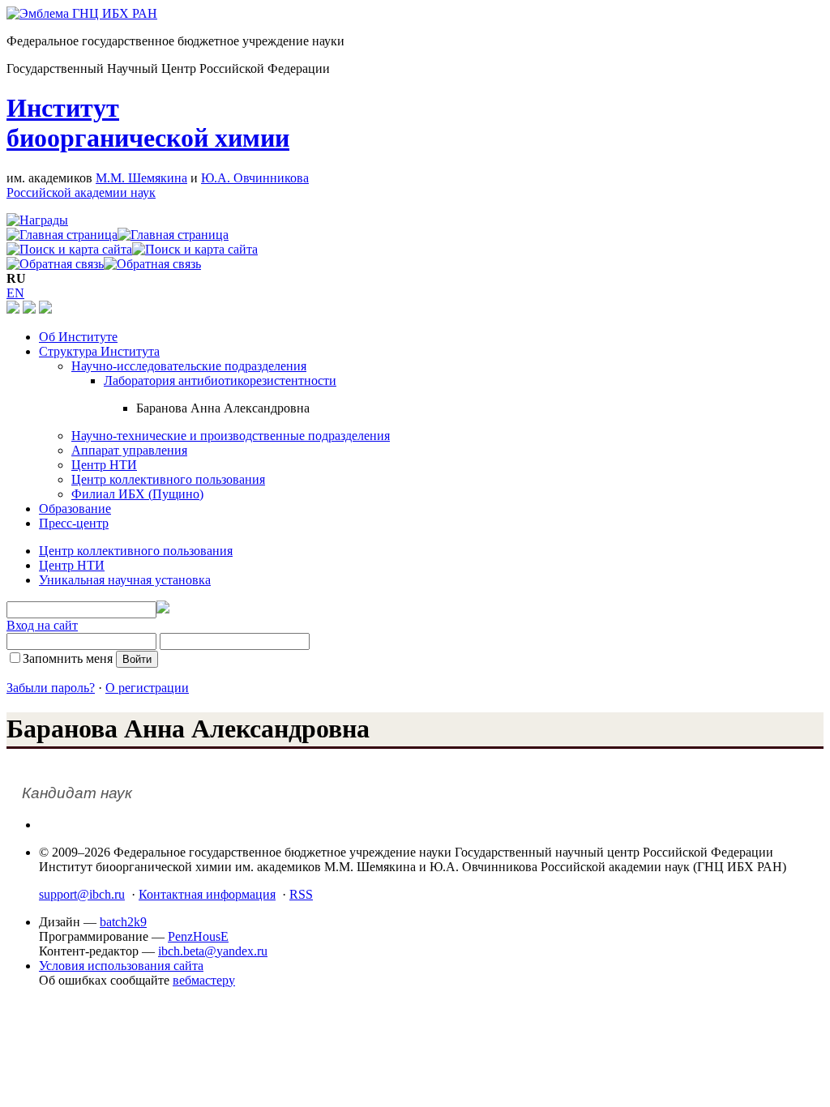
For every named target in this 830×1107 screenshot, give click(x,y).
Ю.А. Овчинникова (255, 178)
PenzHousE (198, 936)
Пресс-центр (74, 523)
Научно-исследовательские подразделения (188, 366)
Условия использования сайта (121, 965)
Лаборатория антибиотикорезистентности (220, 380)
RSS (301, 894)
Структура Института (99, 351)
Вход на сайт (42, 625)
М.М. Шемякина (141, 178)
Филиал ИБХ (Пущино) (137, 494)
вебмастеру (204, 980)
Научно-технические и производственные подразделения (230, 435)
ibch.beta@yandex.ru (212, 951)
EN (15, 293)
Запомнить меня (68, 658)
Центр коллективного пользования (168, 479)
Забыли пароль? (50, 688)
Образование (75, 508)
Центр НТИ (104, 465)
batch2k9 (123, 922)
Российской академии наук (81, 192)
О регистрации (147, 688)
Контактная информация (207, 894)
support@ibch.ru (82, 894)
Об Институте (78, 337)
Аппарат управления (129, 450)
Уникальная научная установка (125, 580)
